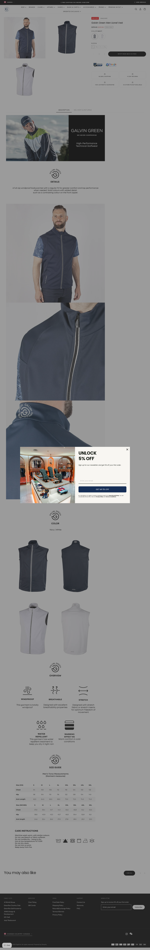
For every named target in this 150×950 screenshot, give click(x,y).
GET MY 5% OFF (102, 489)
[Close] (127, 449)
